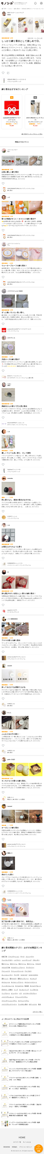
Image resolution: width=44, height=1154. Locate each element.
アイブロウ (28, 971)
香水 (39, 1004)
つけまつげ (23, 975)
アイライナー (30, 967)
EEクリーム (30, 964)
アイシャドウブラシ (21, 997)
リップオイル (34, 989)
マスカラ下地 (6, 967)
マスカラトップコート (18, 967)
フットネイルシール (8, 986)
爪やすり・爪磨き (7, 989)
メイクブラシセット (8, 997)
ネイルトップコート (17, 982)
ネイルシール (6, 982)
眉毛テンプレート (23, 978)
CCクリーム (13, 964)
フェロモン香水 (23, 1004)
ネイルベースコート (31, 982)
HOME (22, 1137)
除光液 (27, 986)
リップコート (6, 993)
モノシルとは (27, 1142)
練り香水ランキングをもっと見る (32, 134)
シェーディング (27, 960)
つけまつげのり (33, 975)
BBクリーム (5, 964)
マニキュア (33, 978)
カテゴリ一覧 (17, 1142)
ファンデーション (13, 956)
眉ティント (5, 978)
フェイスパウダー (7, 960)
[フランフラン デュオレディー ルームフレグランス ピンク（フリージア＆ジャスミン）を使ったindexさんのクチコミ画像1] (9, 25)
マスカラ (38, 964)
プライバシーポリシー (25, 1147)
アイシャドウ (6, 971)
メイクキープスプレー (30, 993)
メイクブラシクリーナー (9, 1004)
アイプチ (16, 975)
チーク (22, 956)
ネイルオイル (19, 986)
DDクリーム (22, 964)
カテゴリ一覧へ (37, 1012)
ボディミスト (33, 1004)
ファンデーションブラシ (9, 1001)
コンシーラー (30, 956)
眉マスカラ (13, 978)
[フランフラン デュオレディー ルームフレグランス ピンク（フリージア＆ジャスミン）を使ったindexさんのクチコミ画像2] (25, 25)
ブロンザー (36, 960)
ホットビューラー (7, 975)
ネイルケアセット (35, 986)
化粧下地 (4, 956)
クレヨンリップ (24, 989)
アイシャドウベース (17, 971)
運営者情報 (6, 1147)
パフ (20, 993)
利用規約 (14, 1147)
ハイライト (17, 960)
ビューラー (14, 993)
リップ (16, 989)
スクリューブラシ (23, 1001)
